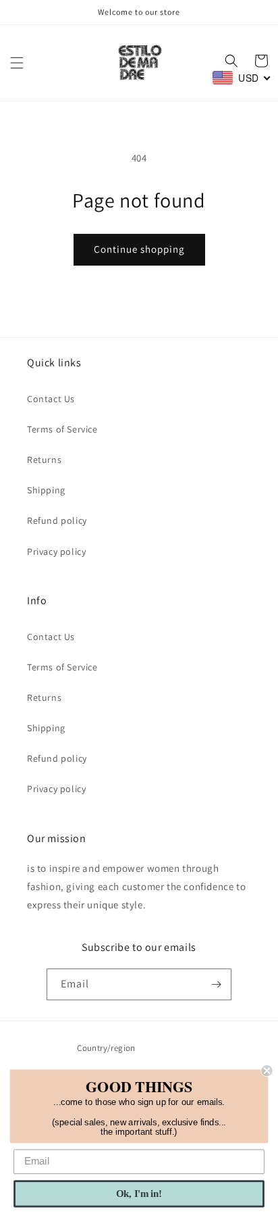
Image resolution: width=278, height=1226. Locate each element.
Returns (44, 459)
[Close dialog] (266, 1070)
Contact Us (51, 399)
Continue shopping (139, 249)
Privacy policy (56, 551)
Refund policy (57, 520)
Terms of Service (62, 429)
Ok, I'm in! (139, 1193)
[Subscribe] (216, 984)
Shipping (46, 490)
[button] (17, 63)
